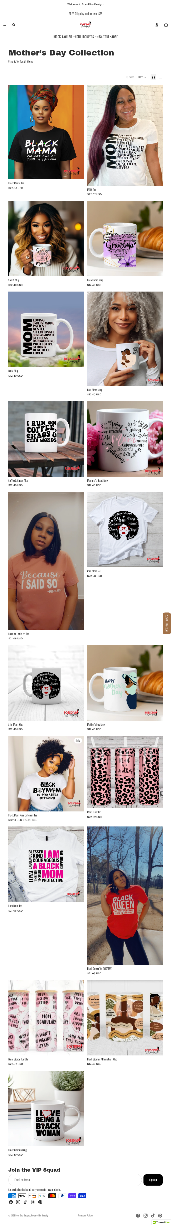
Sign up (153, 1179)
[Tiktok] (25, 1202)
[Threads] (32, 1202)
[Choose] (77, 173)
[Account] (156, 24)
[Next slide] (156, 135)
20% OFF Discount (167, 623)
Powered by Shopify (39, 1215)
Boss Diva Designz (22, 1215)
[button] (142, 77)
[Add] (77, 270)
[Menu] (5, 25)
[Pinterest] (40, 1202)
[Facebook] (10, 1202)
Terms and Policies (85, 1215)
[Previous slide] (93, 135)
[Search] (13, 24)
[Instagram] (18, 1202)
